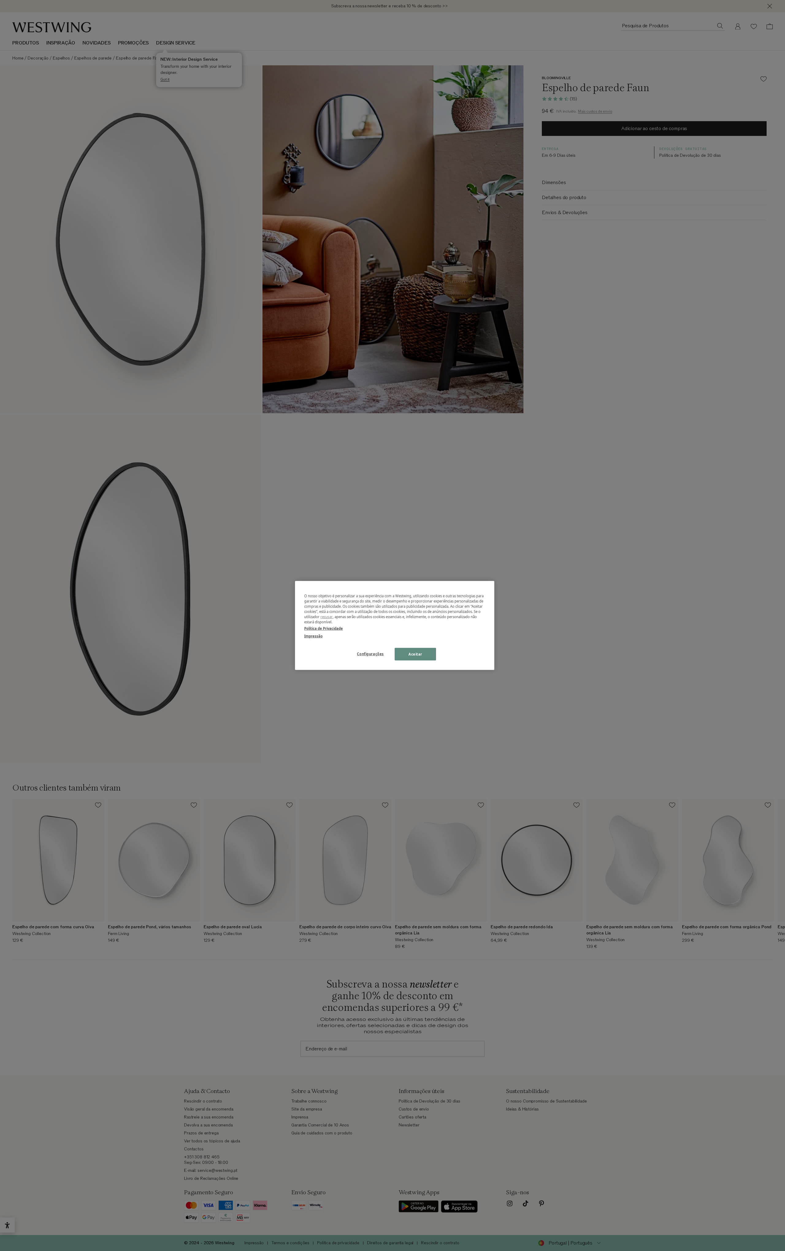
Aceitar (415, 654)
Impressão (313, 636)
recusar (326, 616)
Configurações (370, 653)
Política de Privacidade (323, 628)
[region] (394, 625)
